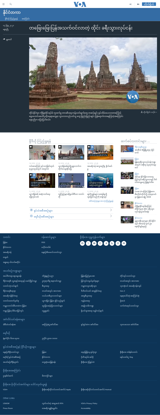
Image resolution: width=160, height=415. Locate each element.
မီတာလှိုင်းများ (47, 376)
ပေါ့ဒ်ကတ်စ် (46, 247)
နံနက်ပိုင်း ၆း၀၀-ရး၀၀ (11, 338)
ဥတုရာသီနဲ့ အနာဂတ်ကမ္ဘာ (51, 281)
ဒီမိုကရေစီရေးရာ (141, 147)
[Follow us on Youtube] (94, 243)
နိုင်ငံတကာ (138, 203)
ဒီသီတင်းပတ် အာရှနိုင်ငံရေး (91, 291)
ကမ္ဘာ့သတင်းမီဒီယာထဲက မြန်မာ (14, 306)
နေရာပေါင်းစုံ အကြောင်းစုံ (129, 296)
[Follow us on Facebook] (82, 243)
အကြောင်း (26, 19)
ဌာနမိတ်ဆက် (8, 376)
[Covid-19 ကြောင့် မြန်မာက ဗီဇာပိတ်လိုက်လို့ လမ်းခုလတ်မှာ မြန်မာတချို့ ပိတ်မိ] (127, 190)
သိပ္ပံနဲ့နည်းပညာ (48, 276)
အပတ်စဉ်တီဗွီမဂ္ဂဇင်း (11, 362)
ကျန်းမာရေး (85, 301)
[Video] (138, 4)
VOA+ (5, 390)
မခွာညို (5, 29)
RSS (43, 242)
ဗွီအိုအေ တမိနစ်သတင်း (129, 352)
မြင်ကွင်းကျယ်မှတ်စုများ (90, 281)
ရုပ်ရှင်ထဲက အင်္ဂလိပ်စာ (89, 325)
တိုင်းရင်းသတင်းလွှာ (127, 276)
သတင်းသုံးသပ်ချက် (10, 286)
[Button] (7, 39)
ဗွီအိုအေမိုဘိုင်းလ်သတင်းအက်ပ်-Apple (56, 390)
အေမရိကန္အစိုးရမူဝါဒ (49, 408)
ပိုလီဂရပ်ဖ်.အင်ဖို (87, 357)
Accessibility (85, 408)
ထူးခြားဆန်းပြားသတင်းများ (52, 306)
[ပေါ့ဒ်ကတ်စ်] (118, 243)
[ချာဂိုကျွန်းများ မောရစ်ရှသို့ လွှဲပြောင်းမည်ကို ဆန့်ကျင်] (100, 180)
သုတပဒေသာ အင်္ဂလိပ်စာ (129, 325)
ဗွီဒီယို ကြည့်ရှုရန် (11, 19)
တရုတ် (5, 257)
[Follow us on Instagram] (100, 243)
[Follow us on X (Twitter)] (88, 243)
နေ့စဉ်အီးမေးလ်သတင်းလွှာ (52, 252)
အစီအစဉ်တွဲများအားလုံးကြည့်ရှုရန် (101, 201)
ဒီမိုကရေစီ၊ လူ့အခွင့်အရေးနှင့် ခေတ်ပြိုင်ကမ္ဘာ (20, 281)
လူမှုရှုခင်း (45, 311)
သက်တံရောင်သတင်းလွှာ (129, 306)
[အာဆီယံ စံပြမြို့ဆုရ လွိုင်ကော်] (127, 148)
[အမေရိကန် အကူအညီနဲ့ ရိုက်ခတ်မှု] (100, 152)
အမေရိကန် (7, 252)
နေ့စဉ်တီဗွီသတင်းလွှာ (11, 352)
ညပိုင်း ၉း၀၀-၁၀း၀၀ (49, 338)
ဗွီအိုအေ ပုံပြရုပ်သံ (87, 362)
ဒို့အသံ (122, 301)
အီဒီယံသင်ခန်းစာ (9, 325)
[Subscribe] (124, 243)
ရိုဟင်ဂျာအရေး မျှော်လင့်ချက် (92, 311)
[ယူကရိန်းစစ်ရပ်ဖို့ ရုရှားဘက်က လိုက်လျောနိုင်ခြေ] (71, 152)
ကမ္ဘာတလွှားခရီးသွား (89, 286)
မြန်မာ (137, 159)
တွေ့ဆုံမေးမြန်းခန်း (49, 362)
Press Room (8, 408)
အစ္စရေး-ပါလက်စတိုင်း (11, 262)
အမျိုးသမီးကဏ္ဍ (87, 306)
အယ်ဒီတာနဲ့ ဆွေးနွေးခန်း (12, 276)
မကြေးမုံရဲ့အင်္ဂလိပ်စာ (50, 325)
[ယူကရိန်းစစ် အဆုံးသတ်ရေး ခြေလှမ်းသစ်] (42, 180)
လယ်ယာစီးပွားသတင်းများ (52, 296)
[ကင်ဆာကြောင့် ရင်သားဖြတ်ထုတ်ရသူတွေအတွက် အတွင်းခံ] (42, 152)
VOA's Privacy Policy (89, 403)
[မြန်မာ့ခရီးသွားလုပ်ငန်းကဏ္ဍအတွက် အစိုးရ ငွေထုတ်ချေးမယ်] (127, 160)
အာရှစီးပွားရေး (86, 296)
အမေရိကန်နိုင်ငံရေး (10, 296)
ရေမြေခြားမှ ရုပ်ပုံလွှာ (89, 352)
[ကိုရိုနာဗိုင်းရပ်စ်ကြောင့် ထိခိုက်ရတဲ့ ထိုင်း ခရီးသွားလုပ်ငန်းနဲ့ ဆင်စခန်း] (127, 205)
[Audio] (130, 4)
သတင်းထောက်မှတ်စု (11, 301)
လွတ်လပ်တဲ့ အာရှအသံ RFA (52, 403)
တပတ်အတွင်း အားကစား (51, 291)
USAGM (6, 403)
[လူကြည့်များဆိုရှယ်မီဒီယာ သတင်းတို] (71, 180)
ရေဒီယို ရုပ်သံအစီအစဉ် (11, 357)
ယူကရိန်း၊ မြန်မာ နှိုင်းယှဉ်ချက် (53, 301)
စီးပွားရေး (45, 286)
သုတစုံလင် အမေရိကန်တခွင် (130, 286)
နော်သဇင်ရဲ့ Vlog (126, 357)
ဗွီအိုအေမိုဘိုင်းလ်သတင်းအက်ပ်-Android (96, 390)
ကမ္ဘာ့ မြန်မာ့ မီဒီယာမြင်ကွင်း (13, 311)
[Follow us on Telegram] (106, 243)
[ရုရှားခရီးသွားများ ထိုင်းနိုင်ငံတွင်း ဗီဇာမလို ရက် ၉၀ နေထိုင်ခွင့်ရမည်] (127, 219)
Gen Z (122, 291)
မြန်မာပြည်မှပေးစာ (88, 276)
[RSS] (112, 243)
